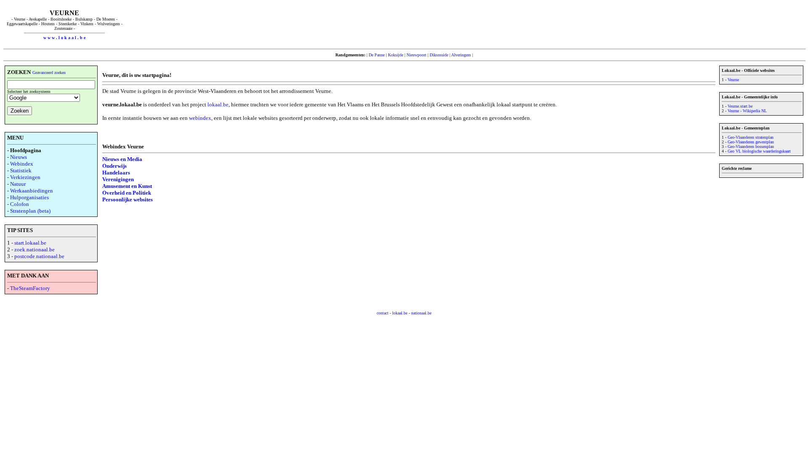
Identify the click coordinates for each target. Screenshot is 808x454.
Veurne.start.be (740, 106)
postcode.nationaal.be (39, 256)
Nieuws (18, 157)
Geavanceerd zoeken (49, 72)
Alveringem (461, 55)
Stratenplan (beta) (30, 211)
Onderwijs (114, 166)
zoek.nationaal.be (34, 249)
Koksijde (395, 55)
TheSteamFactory (30, 288)
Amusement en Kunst (127, 186)
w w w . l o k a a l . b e (64, 37)
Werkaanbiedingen (31, 190)
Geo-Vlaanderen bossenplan (751, 146)
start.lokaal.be (30, 243)
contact (382, 313)
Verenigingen (118, 179)
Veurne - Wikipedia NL (747, 110)
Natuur (18, 184)
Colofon (19, 204)
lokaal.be (218, 104)
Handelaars (116, 172)
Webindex (21, 164)
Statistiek (21, 170)
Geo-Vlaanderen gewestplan (751, 142)
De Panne (377, 55)
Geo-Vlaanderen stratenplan (750, 137)
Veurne (733, 79)
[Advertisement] (465, 24)
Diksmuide (439, 55)
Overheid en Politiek (126, 193)
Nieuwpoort (416, 55)
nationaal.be (421, 313)
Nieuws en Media (122, 159)
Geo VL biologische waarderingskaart (759, 151)
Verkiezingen (25, 177)
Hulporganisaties (29, 197)
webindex (200, 118)
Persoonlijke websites (127, 199)
